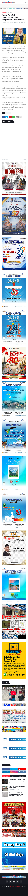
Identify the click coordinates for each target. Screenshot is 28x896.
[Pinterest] (10, 117)
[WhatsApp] (13, 117)
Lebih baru (5, 159)
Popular (5, 776)
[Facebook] (3, 117)
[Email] (17, 117)
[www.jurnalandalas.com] (11, 8)
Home (5, 893)
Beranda (4, 12)
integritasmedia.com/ (14, 889)
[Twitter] (6, 117)
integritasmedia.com (16, 886)
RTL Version (22, 893)
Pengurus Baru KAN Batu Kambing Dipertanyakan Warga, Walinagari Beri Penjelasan (16, 795)
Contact (15, 893)
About (9, 893)
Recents (14, 776)
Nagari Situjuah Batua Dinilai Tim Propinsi (17, 787)
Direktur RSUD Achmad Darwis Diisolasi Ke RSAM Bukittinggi (17, 780)
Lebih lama (23, 159)
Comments (22, 776)
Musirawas (9, 12)
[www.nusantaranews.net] (19, 8)
